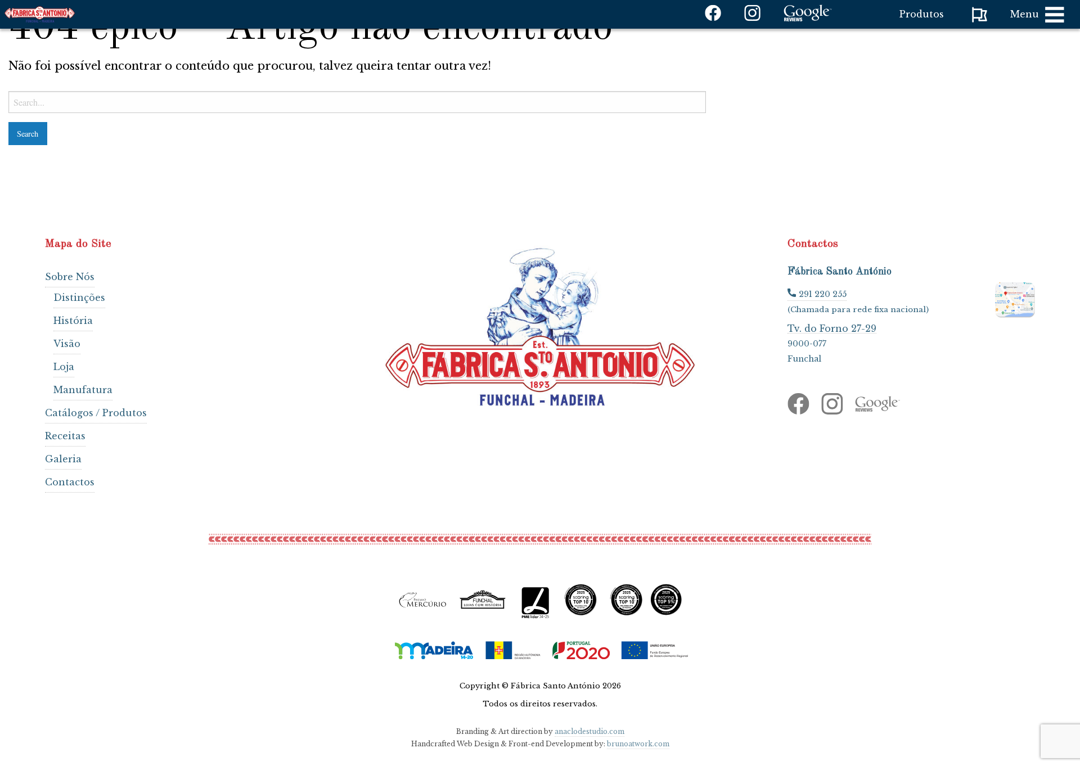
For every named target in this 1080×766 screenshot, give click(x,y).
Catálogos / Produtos (96, 412)
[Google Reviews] (808, 18)
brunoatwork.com (638, 744)
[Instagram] (752, 18)
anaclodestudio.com (589, 731)
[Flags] (980, 14)
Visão (66, 343)
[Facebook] (713, 18)
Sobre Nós (69, 276)
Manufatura (82, 389)
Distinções (79, 297)
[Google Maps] (1015, 298)
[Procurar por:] (357, 102)
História (73, 320)
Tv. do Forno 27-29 (832, 328)
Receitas (65, 435)
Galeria (63, 459)
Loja (63, 366)
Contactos (69, 482)
